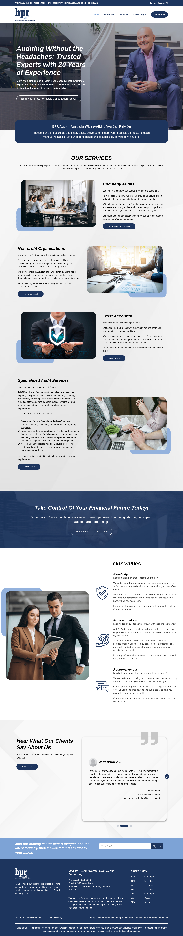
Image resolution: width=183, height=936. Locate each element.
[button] (167, 776)
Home (96, 14)
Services (123, 14)
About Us (109, 14)
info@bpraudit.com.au (85, 883)
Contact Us (159, 14)
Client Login (139, 14)
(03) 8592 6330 (83, 880)
